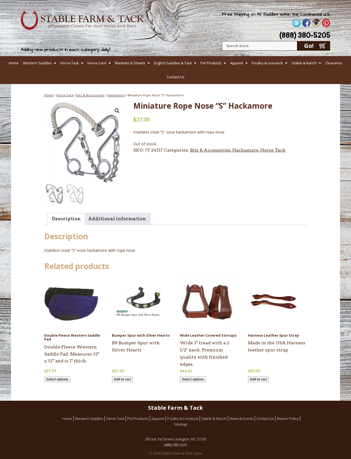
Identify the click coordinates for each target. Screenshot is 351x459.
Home (14, 62)
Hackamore (116, 95)
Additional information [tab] (117, 218)
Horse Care (96, 62)
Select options (57, 379)
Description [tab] (66, 218)
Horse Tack (69, 62)
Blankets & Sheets (130, 62)
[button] (117, 111)
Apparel (236, 62)
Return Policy (288, 418)
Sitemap (180, 424)
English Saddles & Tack (173, 62)
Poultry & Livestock (267, 62)
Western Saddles (37, 62)
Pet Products (211, 62)
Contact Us (176, 76)
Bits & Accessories (90, 95)
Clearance (333, 62)
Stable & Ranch (304, 62)
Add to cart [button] (122, 379)
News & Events (241, 418)
